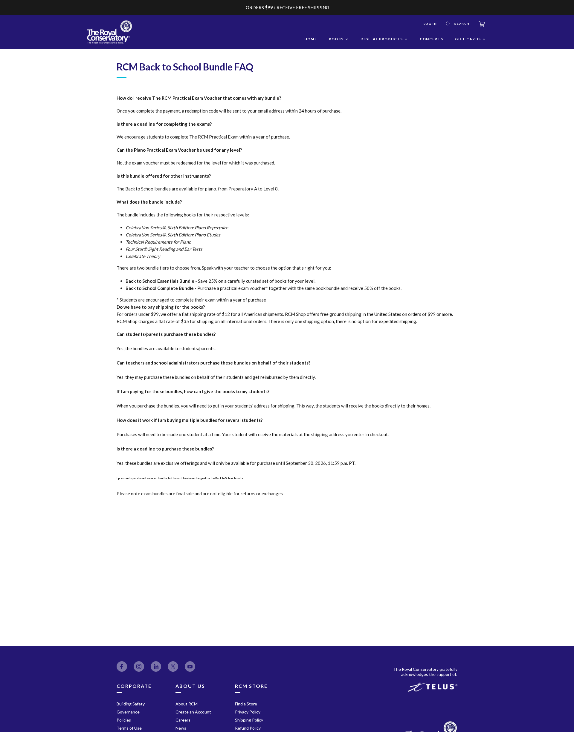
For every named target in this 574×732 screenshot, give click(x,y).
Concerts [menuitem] (431, 39)
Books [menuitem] (336, 39)
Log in (430, 23)
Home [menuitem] (310, 39)
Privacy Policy (247, 711)
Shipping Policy (249, 719)
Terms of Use (129, 728)
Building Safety (131, 703)
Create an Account (193, 711)
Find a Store (246, 703)
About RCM (186, 703)
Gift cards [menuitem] (468, 39)
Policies (124, 719)
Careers (182, 719)
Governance (128, 711)
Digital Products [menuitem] (382, 39)
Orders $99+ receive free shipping (287, 7)
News (180, 728)
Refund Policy (248, 728)
